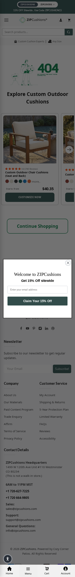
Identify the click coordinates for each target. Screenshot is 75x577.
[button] (7, 558)
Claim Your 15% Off (37, 301)
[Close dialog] (68, 262)
